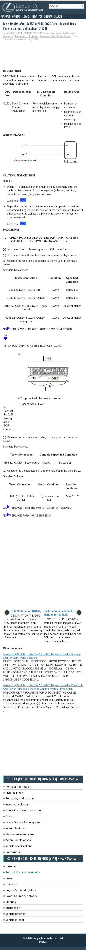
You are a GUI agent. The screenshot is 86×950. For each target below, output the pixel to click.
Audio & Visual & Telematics (22, 872)
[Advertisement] (43, 55)
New (34, 16)
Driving (9, 816)
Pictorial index (14, 792)
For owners (12, 852)
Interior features (15, 828)
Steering (10, 901)
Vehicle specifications (18, 846)
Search (58, 16)
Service (26, 16)
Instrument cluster (16, 804)
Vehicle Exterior (15, 913)
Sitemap (48, 16)
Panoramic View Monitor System (55, 36)
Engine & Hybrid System (20, 890)
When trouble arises (18, 840)
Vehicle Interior (14, 919)
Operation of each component (24, 810)
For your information (18, 786)
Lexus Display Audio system (23, 822)
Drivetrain (11, 884)
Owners (16, 16)
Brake (9, 878)
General (10, 866)
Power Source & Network (21, 895)
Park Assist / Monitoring (26, 36)
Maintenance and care (19, 834)
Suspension (12, 907)
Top (40, 16)
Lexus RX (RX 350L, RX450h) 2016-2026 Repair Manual (30, 33)
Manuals (5, 16)
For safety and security (19, 798)
